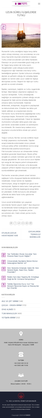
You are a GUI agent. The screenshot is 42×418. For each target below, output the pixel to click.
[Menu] (39, 3)
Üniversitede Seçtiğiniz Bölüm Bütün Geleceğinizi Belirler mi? (22, 262)
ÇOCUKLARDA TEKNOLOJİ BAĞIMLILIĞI (34, 234)
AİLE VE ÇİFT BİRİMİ (10, 301)
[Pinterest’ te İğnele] (27, 223)
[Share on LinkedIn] (31, 223)
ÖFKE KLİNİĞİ (7, 309)
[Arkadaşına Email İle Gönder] (23, 223)
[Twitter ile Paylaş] (19, 223)
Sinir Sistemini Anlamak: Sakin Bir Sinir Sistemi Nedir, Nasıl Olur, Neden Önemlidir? (23, 270)
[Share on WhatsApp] (11, 223)
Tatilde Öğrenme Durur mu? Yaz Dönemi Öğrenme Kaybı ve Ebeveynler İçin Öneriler (23, 286)
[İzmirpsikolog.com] (21, 3)
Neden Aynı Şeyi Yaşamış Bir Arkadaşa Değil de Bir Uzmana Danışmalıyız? (23, 278)
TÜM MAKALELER (9, 313)
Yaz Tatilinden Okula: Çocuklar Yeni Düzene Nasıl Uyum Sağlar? (21, 255)
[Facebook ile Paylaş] (15, 223)
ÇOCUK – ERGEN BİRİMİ (12, 305)
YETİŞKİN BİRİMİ (8, 318)
